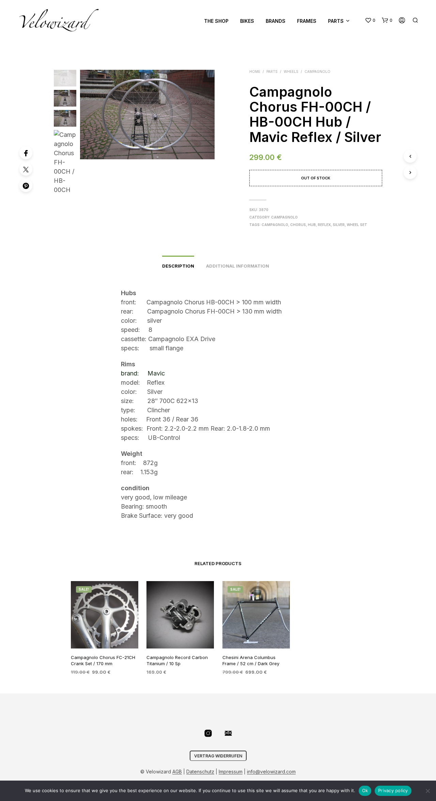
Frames (306, 21)
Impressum (231, 771)
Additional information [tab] (237, 266)
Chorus (298, 225)
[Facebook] (25, 152)
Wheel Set (357, 225)
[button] (370, 20)
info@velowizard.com (271, 771)
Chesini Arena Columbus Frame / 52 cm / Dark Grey (250, 660)
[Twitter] (25, 169)
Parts (336, 21)
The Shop (216, 21)
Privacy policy (393, 790)
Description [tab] (178, 266)
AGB (177, 771)
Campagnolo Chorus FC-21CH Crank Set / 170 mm (103, 660)
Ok (365, 790)
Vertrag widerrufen (218, 755)
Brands (275, 21)
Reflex (324, 225)
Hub (312, 225)
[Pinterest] (25, 185)
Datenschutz (200, 771)
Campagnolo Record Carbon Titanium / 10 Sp (177, 660)
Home (254, 71)
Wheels (291, 71)
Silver (339, 225)
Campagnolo (317, 71)
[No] (427, 790)
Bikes (247, 21)
